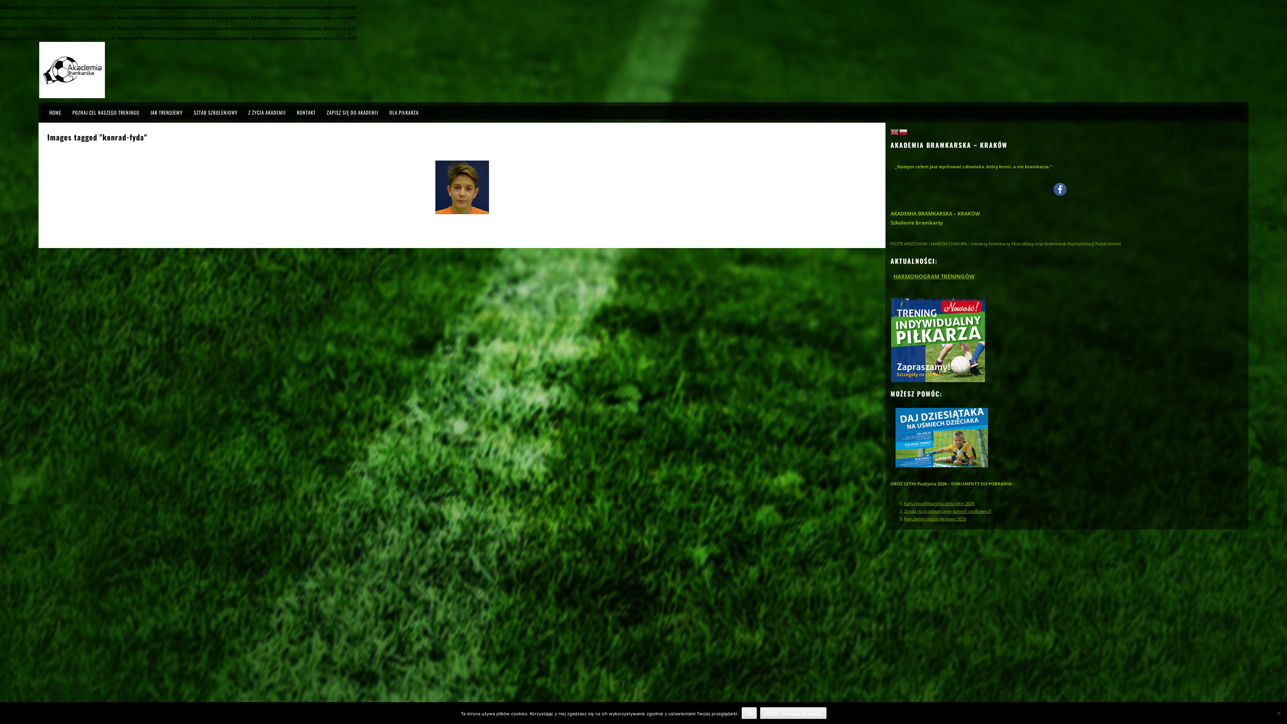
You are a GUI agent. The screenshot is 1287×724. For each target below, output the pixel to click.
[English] (895, 131)
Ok (749, 713)
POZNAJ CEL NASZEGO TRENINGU (105, 112)
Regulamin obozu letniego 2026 (935, 519)
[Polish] (903, 131)
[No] (1278, 713)
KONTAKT (306, 112)
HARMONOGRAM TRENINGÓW (934, 276)
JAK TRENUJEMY (166, 112)
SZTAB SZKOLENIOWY (216, 112)
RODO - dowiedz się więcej (793, 713)
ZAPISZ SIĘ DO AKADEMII (352, 112)
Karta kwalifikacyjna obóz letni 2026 (939, 503)
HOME (55, 112)
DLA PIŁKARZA (404, 112)
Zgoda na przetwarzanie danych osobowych (947, 511)
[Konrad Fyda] (462, 187)
